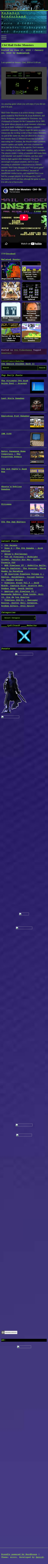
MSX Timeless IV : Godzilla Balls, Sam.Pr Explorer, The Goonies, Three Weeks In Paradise (24, 568)
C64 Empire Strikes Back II (18, 364)
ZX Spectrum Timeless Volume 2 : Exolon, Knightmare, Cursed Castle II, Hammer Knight (22, 577)
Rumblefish (23, 53)
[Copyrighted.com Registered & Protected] (9, 1333)
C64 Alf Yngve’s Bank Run (12, 361)
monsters (6, 353)
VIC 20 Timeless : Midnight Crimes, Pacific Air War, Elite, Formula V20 (21, 560)
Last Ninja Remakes (12, 398)
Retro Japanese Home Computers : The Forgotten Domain (13, 454)
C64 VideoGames (23, 350)
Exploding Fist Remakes (15, 416)
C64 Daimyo (10, 545)
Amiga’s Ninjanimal (16, 554)
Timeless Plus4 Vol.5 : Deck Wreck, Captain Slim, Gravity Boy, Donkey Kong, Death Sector (22, 586)
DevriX (40, 1557)
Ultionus (6, 504)
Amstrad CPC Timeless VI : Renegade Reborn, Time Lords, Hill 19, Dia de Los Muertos (22, 594)
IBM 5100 (6, 434)
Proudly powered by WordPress (19, 1554)
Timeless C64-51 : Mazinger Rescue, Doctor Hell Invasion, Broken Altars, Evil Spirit (19, 603)
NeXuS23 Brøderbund (13, 14)
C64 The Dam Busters (13, 522)
